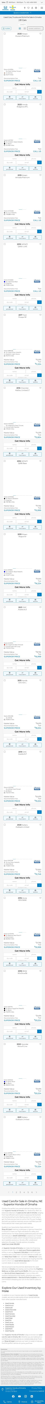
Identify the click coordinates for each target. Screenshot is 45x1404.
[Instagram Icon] (25, 1396)
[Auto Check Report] (37, 70)
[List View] (24, 28)
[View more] (42, 2)
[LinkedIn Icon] (31, 1396)
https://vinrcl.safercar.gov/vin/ (25, 1384)
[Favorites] (28, 8)
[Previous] (8, 1192)
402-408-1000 (32, 2)
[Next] (36, 1192)
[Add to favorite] (40, 33)
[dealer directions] (3, 1389)
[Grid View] (19, 28)
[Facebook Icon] (13, 1396)
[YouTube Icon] (19, 1396)
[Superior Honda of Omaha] (9, 8)
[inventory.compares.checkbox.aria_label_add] (4, 33)
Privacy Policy (37, 1388)
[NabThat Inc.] (41, 1391)
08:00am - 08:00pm (16, 2)
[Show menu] (42, 8)
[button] (25, 8)
